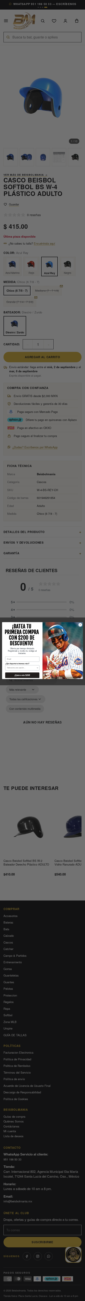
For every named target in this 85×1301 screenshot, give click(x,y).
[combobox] (21, 667)
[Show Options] (37, 667)
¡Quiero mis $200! (22, 675)
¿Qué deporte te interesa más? (17, 663)
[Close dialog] (80, 625)
